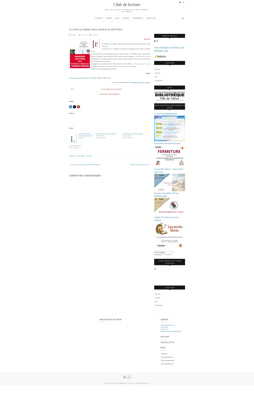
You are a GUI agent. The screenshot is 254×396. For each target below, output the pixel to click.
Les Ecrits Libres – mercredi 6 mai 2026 (168, 170)
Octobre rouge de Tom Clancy (140, 164)
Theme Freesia (130, 383)
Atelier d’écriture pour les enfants (166, 219)
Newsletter (151, 18)
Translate (168, 254)
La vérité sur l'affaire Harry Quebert (79, 78)
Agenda (109, 18)
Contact (126, 18)
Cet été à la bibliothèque (165, 113)
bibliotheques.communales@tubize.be (171, 331)
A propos (99, 18)
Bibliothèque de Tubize (111, 319)
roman (89, 155)
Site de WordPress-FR (167, 364)
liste (156, 77)
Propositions (159, 80)
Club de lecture (127, 4)
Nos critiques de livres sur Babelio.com (169, 49)
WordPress (146, 383)
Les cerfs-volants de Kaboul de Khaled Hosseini (84, 164)
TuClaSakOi (73, 35)
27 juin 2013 (84, 35)
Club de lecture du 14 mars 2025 (133, 134)
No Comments (95, 35)
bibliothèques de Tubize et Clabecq (140, 82)
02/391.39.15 (165, 329)
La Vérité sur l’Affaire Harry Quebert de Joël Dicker (85, 136)
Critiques (81, 155)
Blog (117, 18)
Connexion (164, 354)
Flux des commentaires (167, 360)
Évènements (138, 18)
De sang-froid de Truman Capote (106, 134)
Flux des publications (167, 357)
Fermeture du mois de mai (167, 143)
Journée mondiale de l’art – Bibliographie (167, 194)
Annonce (157, 69)
